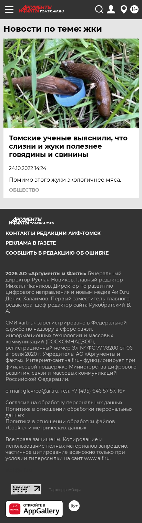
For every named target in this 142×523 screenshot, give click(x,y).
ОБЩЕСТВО (24, 190)
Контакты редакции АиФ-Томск (53, 233)
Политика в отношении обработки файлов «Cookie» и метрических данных (60, 424)
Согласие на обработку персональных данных (64, 402)
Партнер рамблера (65, 490)
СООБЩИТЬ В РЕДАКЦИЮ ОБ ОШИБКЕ (57, 253)
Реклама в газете (31, 243)
